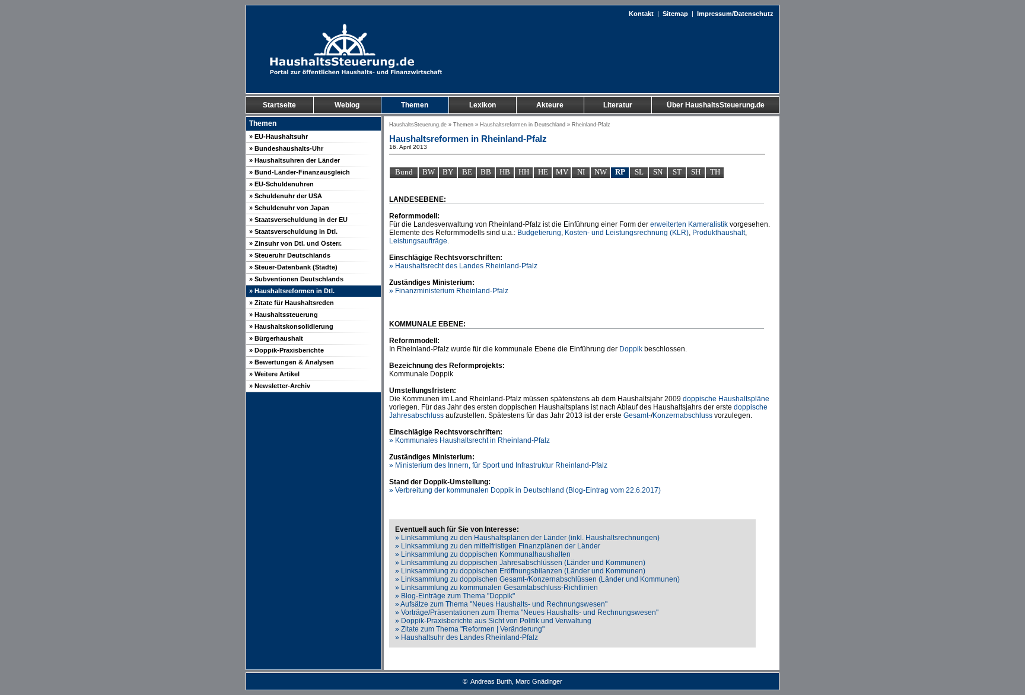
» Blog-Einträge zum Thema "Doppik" (455, 596)
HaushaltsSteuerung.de (418, 125)
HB (504, 171)
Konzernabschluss (682, 415)
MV (562, 171)
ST (677, 171)
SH (696, 171)
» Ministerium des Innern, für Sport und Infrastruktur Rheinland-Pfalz (498, 465)
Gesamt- (637, 415)
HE (543, 171)
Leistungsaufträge (418, 241)
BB (485, 171)
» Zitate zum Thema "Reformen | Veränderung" (470, 629)
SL (639, 171)
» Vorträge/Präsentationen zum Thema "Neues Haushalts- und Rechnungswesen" (526, 612)
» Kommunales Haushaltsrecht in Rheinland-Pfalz (469, 440)
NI (581, 171)
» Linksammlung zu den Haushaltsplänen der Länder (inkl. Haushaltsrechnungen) (527, 538)
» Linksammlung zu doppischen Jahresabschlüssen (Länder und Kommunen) (520, 562)
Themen (463, 125)
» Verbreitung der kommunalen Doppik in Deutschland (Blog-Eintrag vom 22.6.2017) (525, 490)
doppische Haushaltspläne (726, 399)
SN (658, 171)
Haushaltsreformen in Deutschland (522, 125)
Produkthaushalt (718, 233)
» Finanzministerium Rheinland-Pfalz (448, 291)
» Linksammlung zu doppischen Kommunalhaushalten (483, 554)
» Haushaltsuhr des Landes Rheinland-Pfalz (466, 637)
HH (523, 171)
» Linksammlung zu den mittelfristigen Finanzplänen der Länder (497, 546)
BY (448, 171)
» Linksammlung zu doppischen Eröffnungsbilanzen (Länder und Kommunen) (520, 571)
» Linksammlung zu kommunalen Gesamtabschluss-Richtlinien (496, 587)
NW (600, 171)
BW (428, 171)
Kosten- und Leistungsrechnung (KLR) (627, 233)
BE (467, 171)
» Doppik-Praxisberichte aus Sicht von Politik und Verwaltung (493, 621)
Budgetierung (539, 233)
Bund (404, 171)
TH (715, 171)
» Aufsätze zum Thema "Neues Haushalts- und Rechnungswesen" (501, 604)
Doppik (630, 349)
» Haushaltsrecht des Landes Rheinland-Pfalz (463, 266)
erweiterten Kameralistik (689, 224)
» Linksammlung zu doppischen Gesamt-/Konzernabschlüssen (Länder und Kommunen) (537, 579)
